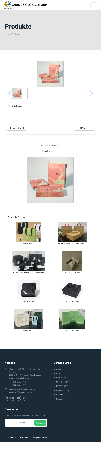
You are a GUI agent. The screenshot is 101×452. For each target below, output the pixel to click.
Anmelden (40, 423)
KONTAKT (61, 395)
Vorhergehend (17, 128)
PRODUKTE (62, 386)
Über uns (60, 373)
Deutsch (59, 399)
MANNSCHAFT (63, 382)
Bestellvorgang (62, 390)
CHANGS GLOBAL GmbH (18, 438)
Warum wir (61, 378)
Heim (7, 34)
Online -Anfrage (17, 120)
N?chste (83, 128)
